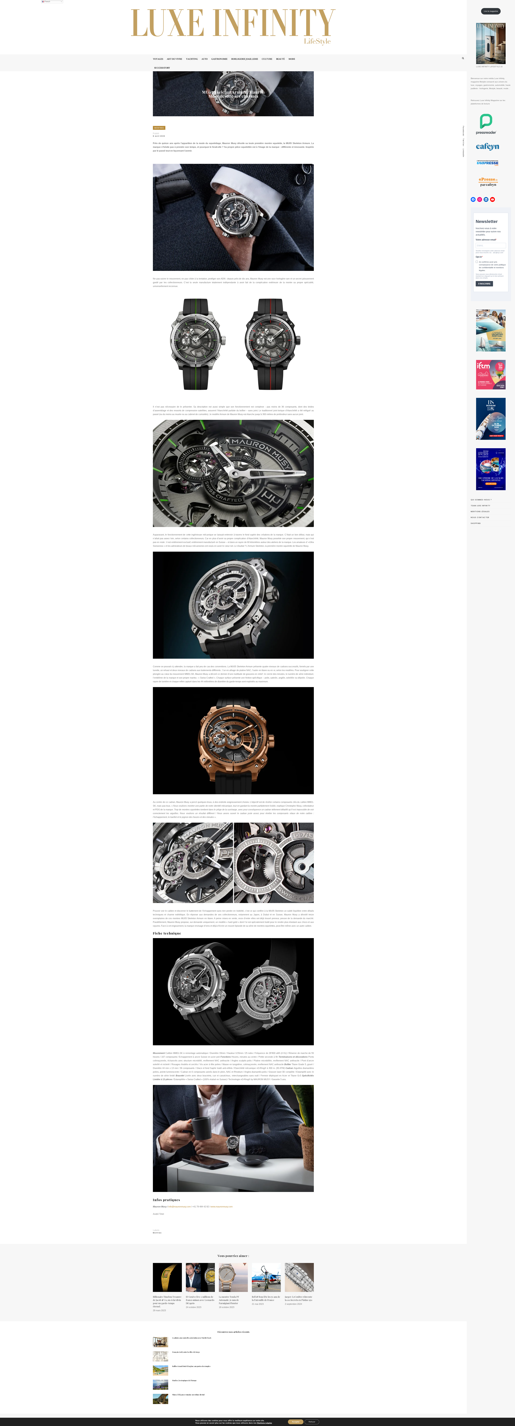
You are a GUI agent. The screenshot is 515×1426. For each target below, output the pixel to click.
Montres (157, 1233)
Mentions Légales (264, 1423)
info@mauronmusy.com (179, 1207)
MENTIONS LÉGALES (480, 511)
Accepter (295, 1422)
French (47, 2)
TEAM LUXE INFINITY (480, 505)
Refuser (312, 1422)
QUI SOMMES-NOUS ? (481, 500)
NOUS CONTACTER (480, 517)
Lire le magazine (491, 11)
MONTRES (159, 128)
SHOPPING (476, 523)
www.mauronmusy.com (222, 1207)
